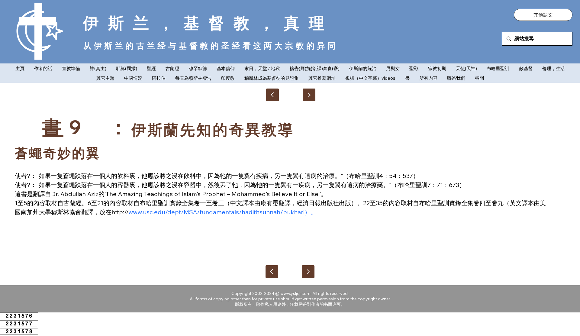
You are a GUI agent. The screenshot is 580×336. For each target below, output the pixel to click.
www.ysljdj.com (295, 293)
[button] (543, 15)
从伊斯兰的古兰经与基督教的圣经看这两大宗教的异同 (210, 45)
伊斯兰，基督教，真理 (208, 23)
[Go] (309, 95)
